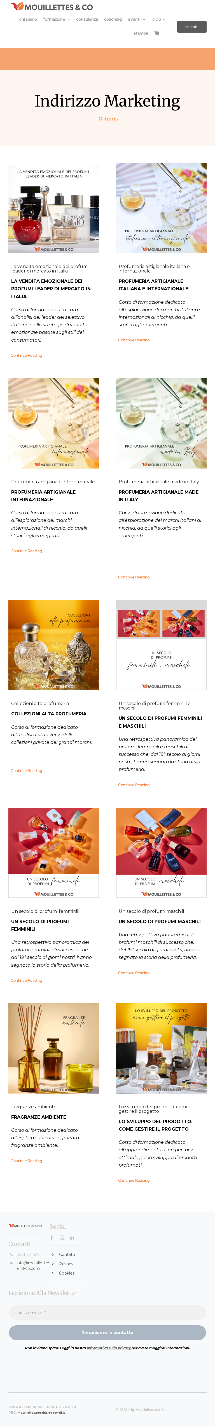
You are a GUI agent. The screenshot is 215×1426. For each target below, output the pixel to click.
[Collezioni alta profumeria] (53, 645)
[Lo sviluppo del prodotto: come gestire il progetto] (161, 1048)
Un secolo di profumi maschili (151, 911)
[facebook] (52, 1238)
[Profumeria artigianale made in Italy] (161, 423)
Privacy (66, 1263)
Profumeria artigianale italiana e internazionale (154, 269)
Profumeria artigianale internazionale (53, 481)
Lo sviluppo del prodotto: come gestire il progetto (154, 1109)
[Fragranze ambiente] (53, 1048)
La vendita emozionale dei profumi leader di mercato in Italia (49, 269)
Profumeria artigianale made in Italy (159, 481)
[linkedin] (72, 1238)
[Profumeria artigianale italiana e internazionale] (161, 208)
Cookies (66, 1273)
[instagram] (62, 1238)
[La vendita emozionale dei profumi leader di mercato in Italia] (53, 208)
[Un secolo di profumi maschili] (161, 853)
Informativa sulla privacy (109, 1348)
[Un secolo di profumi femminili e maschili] (161, 645)
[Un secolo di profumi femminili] (53, 853)
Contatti (67, 1254)
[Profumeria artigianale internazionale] (53, 423)
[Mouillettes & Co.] (52, 3)
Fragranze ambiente (34, 1106)
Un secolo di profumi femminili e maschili (155, 706)
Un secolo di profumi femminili (45, 911)
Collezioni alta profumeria (40, 703)
